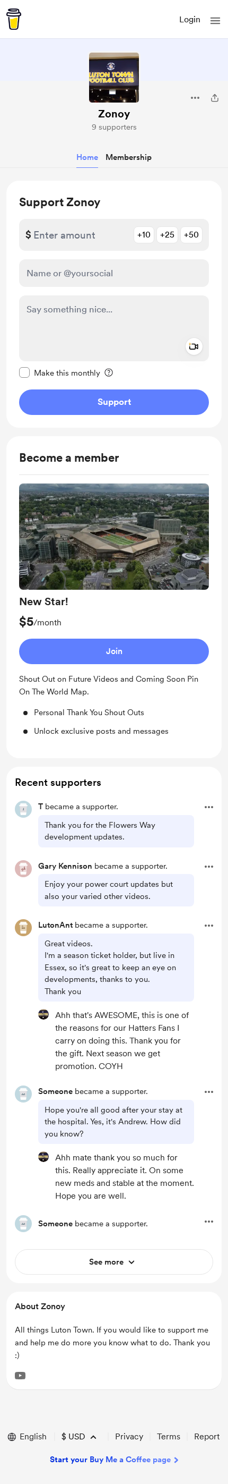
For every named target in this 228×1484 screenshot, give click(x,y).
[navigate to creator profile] (114, 77)
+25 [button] (167, 235)
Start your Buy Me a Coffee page (110, 1459)
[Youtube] (20, 1375)
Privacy (129, 1436)
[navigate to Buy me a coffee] (13, 19)
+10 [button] (144, 235)
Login (189, 19)
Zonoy (114, 113)
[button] (215, 20)
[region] (114, 304)
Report (207, 1436)
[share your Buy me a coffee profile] (215, 97)
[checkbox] (59, 372)
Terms (168, 1436)
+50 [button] (191, 235)
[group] (114, 610)
